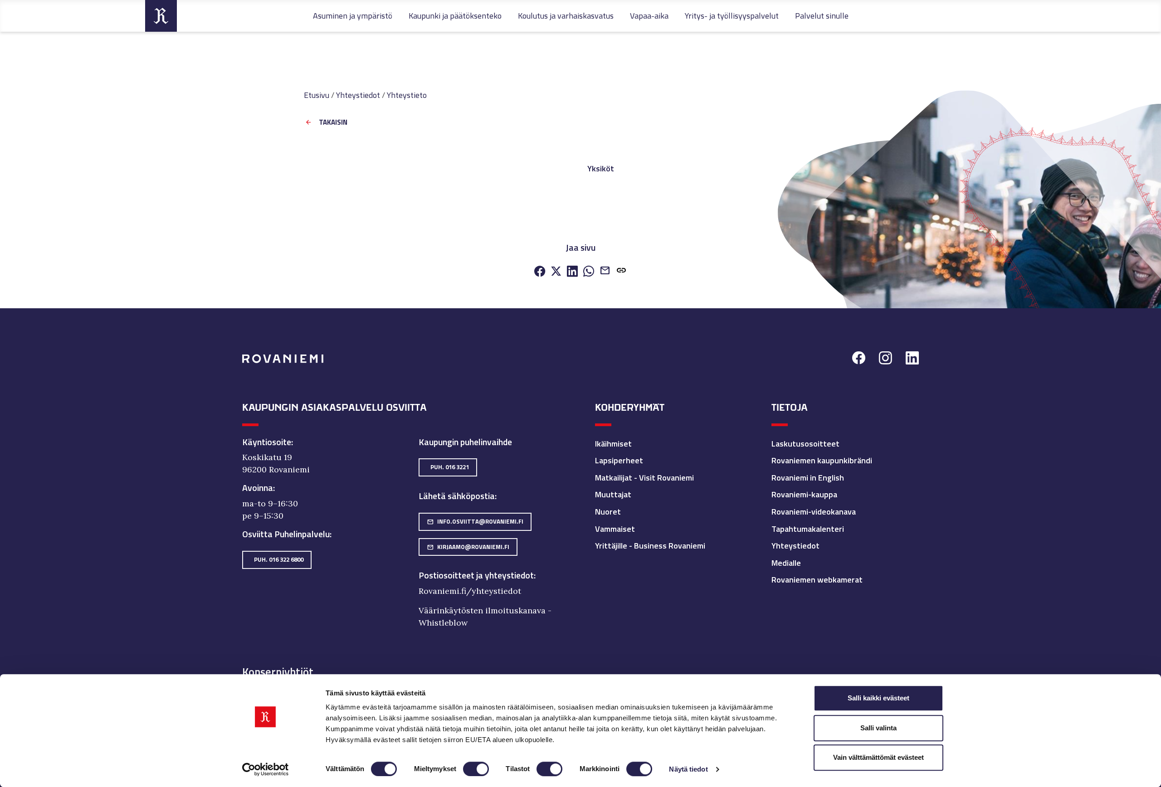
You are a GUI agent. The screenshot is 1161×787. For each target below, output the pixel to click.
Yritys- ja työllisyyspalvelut (732, 16)
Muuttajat (613, 494)
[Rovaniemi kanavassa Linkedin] (912, 359)
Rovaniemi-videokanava (813, 511)
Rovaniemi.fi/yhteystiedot (470, 591)
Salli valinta (878, 728)
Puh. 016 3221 (449, 466)
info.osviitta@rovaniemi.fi (475, 521)
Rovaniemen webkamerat (817, 579)
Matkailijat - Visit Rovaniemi (644, 477)
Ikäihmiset (613, 443)
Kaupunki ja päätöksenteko (455, 16)
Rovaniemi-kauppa (804, 494)
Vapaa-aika (649, 16)
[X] (556, 271)
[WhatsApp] (588, 271)
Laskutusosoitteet (805, 443)
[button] (621, 271)
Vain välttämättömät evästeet (878, 757)
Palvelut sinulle (822, 16)
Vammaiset (615, 529)
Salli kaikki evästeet (878, 698)
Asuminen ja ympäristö (352, 16)
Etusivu (316, 95)
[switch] (476, 769)
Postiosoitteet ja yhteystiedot (476, 575)
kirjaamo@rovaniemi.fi (468, 546)
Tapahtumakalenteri (807, 529)
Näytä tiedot (688, 769)
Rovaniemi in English (807, 477)
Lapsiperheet (619, 460)
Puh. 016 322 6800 (278, 559)
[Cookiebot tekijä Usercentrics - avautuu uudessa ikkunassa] (265, 769)
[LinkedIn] (572, 271)
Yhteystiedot (358, 95)
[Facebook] (539, 271)
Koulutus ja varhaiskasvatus (566, 16)
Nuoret (608, 511)
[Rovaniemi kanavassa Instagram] (885, 359)
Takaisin (333, 122)
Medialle (786, 563)
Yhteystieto (407, 95)
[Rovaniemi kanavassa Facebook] (858, 359)
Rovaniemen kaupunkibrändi (821, 460)
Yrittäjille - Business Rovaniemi (650, 545)
